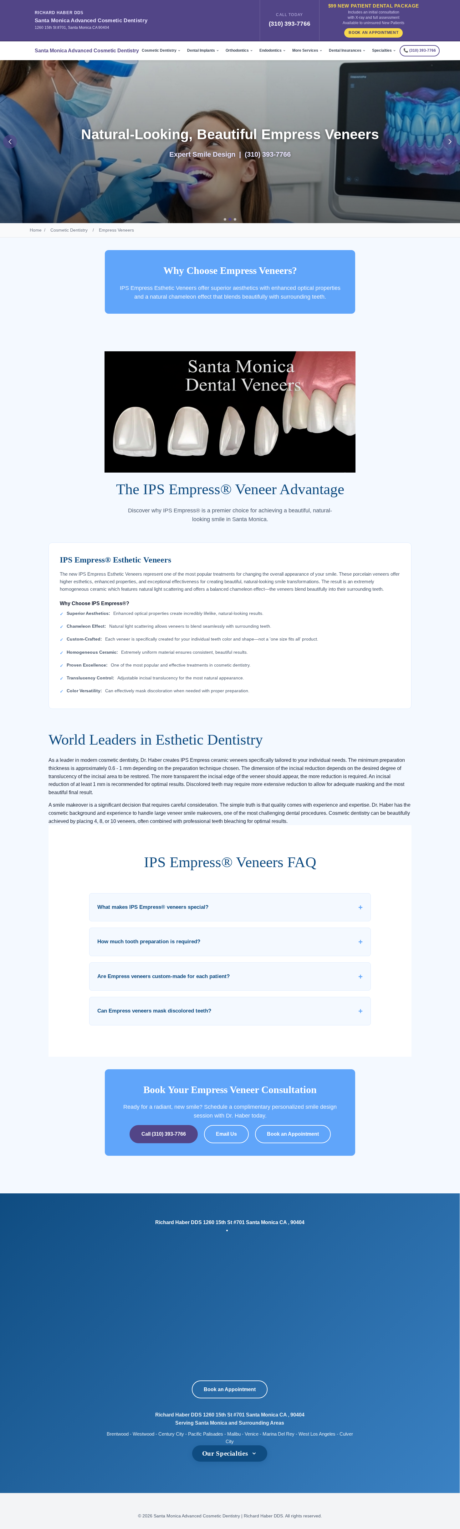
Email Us (226, 1134)
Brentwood (118, 1434)
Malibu (234, 1434)
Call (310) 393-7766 (163, 1134)
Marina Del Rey (278, 1434)
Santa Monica (211, 1423)
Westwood (143, 1434)
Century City (171, 1434)
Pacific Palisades (205, 1434)
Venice (251, 1434)
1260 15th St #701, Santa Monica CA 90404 (72, 27)
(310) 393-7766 (289, 23)
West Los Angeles (317, 1434)
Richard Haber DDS (59, 12)
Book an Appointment (373, 32)
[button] (10, 142)
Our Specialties (225, 1453)
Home (36, 230)
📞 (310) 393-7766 (419, 50)
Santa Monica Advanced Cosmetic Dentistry (91, 21)
